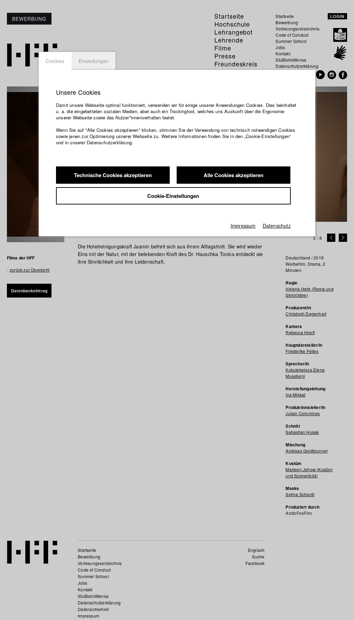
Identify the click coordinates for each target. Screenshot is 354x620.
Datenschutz (277, 225)
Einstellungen (93, 60)
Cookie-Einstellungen (173, 196)
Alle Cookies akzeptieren (233, 175)
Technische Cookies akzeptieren (113, 175)
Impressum (243, 225)
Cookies (55, 60)
